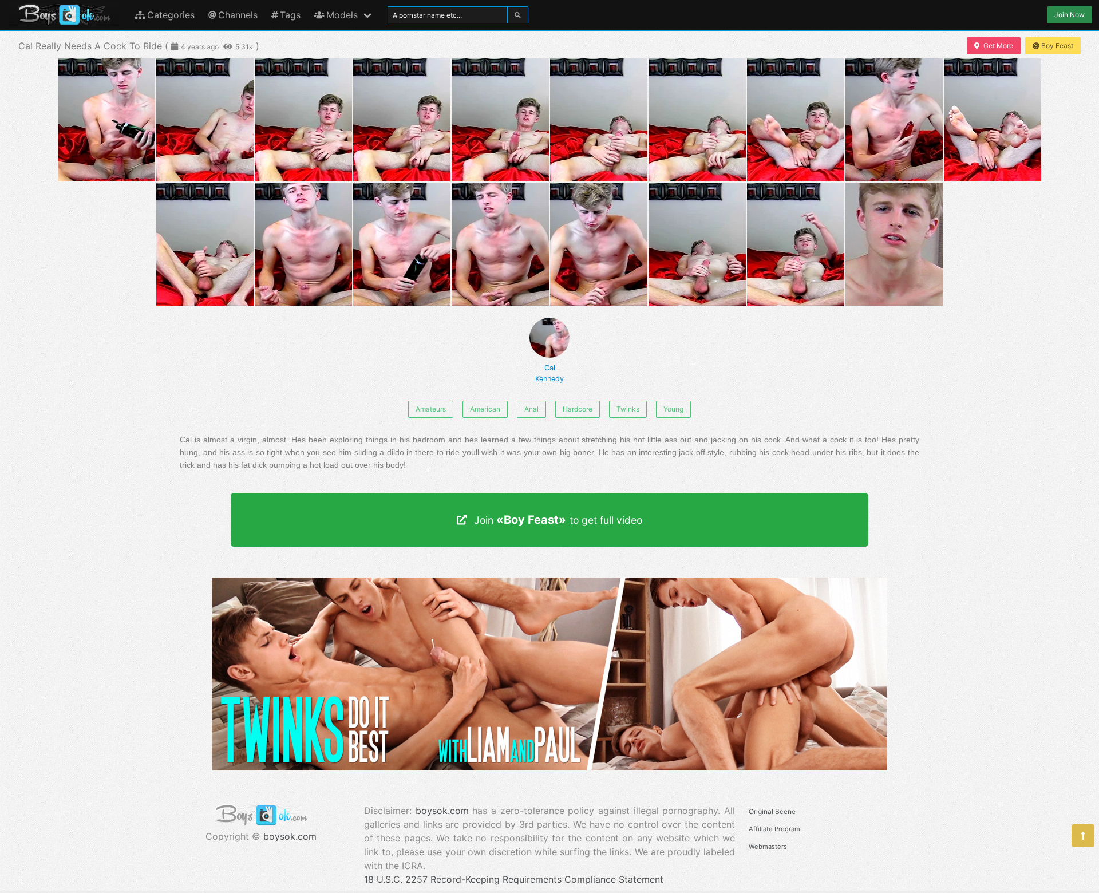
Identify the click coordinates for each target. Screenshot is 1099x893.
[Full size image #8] (894, 119)
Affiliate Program (774, 829)
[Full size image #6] (697, 119)
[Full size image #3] (401, 119)
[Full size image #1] (205, 119)
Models (342, 15)
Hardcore (577, 409)
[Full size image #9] (992, 119)
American (485, 409)
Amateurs (431, 409)
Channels (238, 15)
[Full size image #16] (795, 244)
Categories (171, 15)
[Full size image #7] (795, 119)
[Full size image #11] (303, 244)
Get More (998, 45)
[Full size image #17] (894, 244)
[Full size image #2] (303, 119)
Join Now (1069, 14)
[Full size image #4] (500, 119)
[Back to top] (1083, 835)
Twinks (627, 409)
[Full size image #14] (598, 244)
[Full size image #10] (205, 244)
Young (673, 409)
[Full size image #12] (401, 244)
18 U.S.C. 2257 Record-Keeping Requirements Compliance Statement (513, 879)
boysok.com (290, 836)
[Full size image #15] (697, 244)
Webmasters (768, 847)
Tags (290, 15)
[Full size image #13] (500, 244)
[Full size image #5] (598, 119)
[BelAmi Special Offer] (549, 767)
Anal (531, 409)
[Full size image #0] (106, 119)
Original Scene (772, 811)
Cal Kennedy (549, 373)
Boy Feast (1057, 45)
